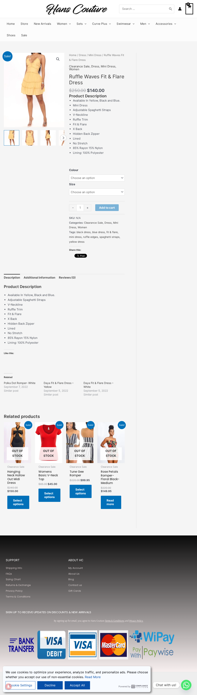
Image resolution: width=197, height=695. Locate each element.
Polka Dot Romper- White (19, 383)
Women (74, 69)
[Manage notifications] (8, 686)
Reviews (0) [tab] (67, 277)
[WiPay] (152, 637)
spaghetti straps (109, 236)
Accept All (77, 685)
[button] (57, 59)
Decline (50, 685)
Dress (82, 55)
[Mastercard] (113, 644)
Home (72, 55)
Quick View (17, 459)
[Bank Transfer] (21, 644)
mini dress (75, 236)
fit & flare (112, 232)
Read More (93, 677)
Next (63, 138)
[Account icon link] (180, 9)
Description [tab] (12, 277)
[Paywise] (152, 652)
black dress (84, 232)
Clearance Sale (79, 66)
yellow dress (76, 241)
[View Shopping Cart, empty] (189, 8)
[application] (69, 24)
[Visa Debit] (52, 644)
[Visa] (82, 644)
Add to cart (107, 207)
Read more (110, 502)
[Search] (170, 9)
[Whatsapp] (186, 685)
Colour (73, 170)
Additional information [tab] (39, 277)
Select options (18, 502)
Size (72, 184)
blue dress (98, 232)
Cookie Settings (20, 685)
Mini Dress (94, 55)
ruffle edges (90, 236)
